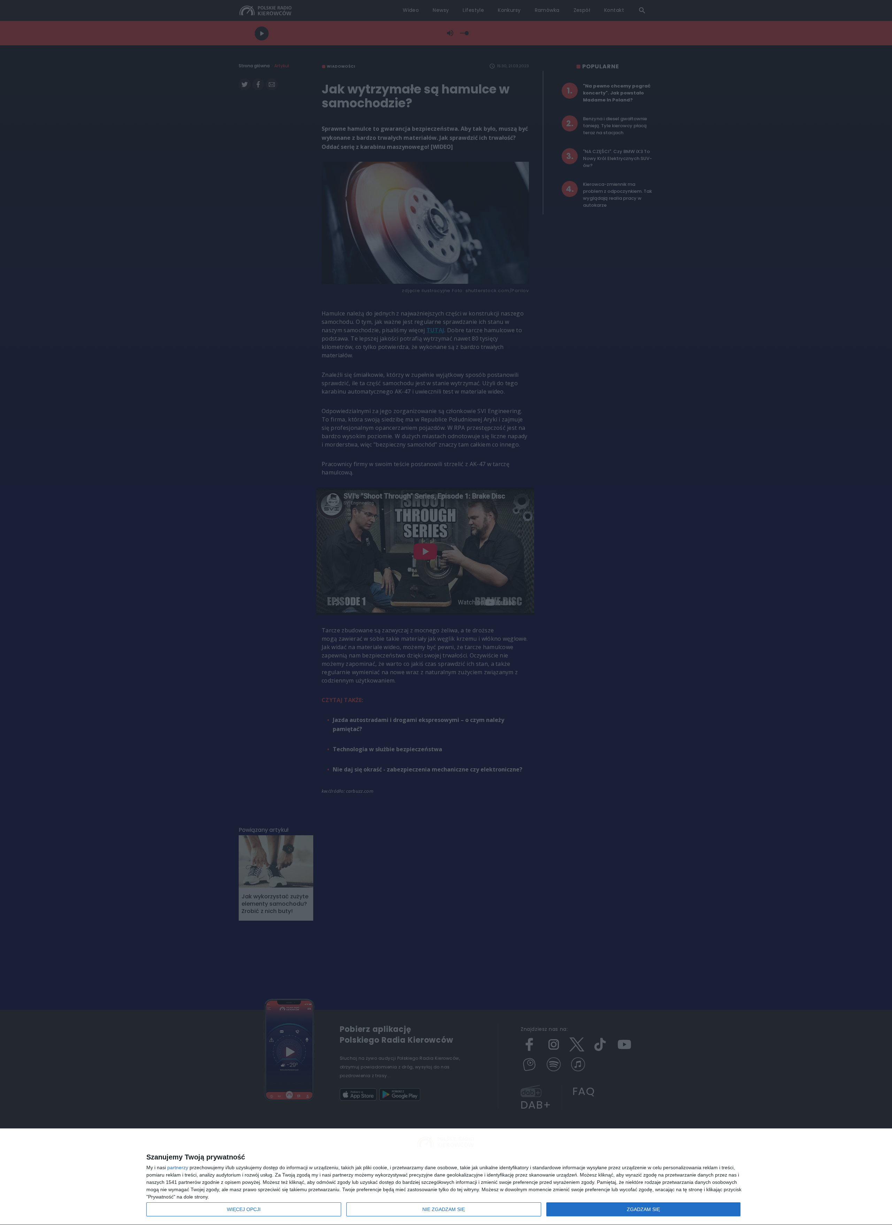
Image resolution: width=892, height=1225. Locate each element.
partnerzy (177, 1167)
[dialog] (446, 1177)
